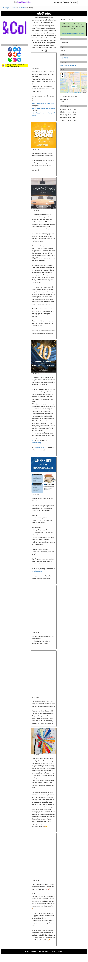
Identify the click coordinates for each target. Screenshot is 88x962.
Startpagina (58, 2)
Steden (67, 2)
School (63, 50)
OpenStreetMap (77, 92)
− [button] (62, 76)
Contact (34, 951)
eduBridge (74, 86)
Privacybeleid (45, 951)
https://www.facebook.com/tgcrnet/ (43, 103)
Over (27, 951)
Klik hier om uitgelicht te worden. (73, 33)
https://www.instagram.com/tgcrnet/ (43, 108)
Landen (74, 2)
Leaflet (66, 92)
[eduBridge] (74, 83)
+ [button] (62, 74)
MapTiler (71, 92)
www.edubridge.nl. (37, 443)
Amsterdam (22, 8)
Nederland (14, 8)
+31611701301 (64, 58)
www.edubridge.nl (40, 447)
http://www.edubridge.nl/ (68, 65)
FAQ (54, 951)
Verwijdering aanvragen (68, 19)
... (46, 50)
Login (60, 951)
